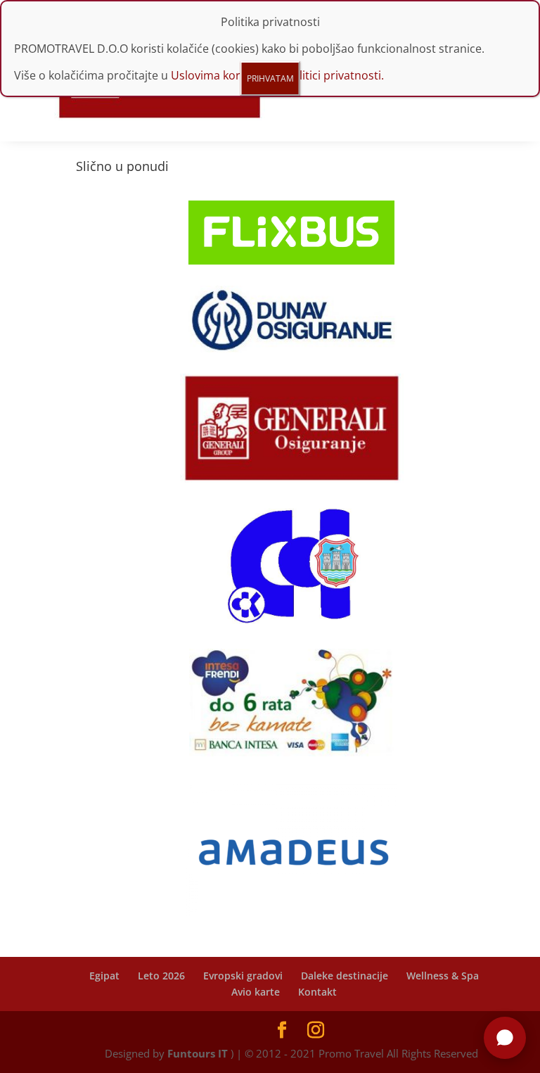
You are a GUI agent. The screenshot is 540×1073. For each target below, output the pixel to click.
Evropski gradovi (243, 975)
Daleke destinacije (344, 975)
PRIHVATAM (270, 78)
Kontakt (317, 991)
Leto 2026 (161, 975)
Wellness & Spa (442, 975)
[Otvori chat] (505, 1038)
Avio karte (255, 991)
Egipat (104, 975)
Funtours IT (197, 1053)
